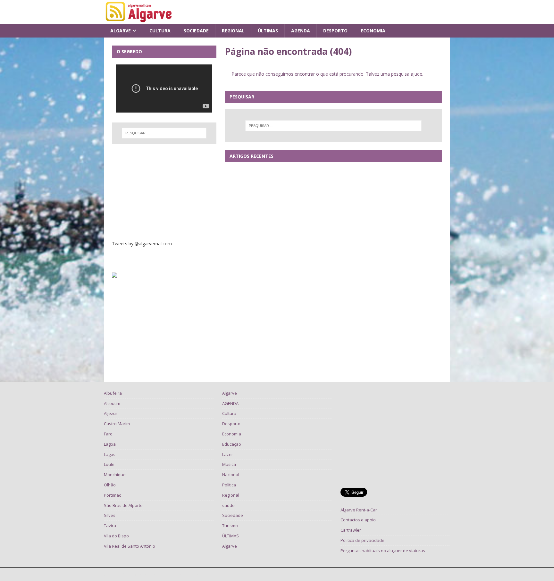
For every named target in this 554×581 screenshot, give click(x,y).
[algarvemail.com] (140, 20)
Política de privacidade (362, 540)
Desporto (335, 31)
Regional (233, 31)
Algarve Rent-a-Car (358, 510)
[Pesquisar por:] (333, 125)
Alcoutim (112, 403)
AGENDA (300, 31)
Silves (109, 515)
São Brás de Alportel (124, 505)
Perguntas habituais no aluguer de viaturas (382, 550)
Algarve (120, 31)
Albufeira (113, 393)
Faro (108, 434)
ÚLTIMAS (268, 31)
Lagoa (110, 444)
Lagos (109, 454)
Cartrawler (350, 530)
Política (229, 485)
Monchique (115, 474)
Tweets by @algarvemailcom (142, 243)
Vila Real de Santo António (129, 546)
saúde (228, 505)
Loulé (109, 464)
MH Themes (191, 574)
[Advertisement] (164, 192)
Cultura (160, 31)
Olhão (110, 485)
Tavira (110, 525)
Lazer (227, 454)
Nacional (230, 474)
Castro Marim (117, 423)
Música (229, 464)
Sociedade (196, 31)
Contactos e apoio (358, 520)
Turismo (230, 525)
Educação (231, 444)
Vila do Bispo (116, 536)
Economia (373, 31)
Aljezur (110, 413)
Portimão (113, 495)
